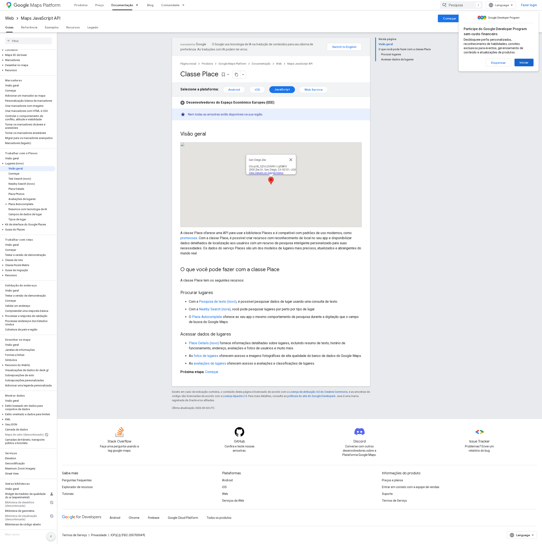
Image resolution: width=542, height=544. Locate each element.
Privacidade (99, 535)
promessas (188, 238)
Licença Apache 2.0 (235, 396)
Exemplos (52, 27)
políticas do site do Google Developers (311, 396)
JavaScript (282, 89)
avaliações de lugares (210, 363)
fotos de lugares (206, 356)
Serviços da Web (233, 500)
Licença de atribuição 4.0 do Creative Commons (318, 391)
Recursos (73, 27)
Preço (99, 5)
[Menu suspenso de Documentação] (138, 5)
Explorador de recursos (77, 487)
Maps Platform (45, 5)
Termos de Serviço (394, 500)
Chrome (134, 517)
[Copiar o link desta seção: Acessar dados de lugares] (235, 334)
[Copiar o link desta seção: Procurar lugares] (217, 293)
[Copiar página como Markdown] (236, 74)
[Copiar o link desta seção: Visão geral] (210, 134)
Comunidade (170, 5)
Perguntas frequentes (77, 480)
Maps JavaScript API (40, 18)
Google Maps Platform (232, 63)
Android (234, 90)
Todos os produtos (219, 517)
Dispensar (498, 63)
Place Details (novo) (204, 343)
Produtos (81, 5)
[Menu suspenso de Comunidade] (185, 5)
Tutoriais (68, 493)
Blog (150, 5)
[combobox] (461, 5)
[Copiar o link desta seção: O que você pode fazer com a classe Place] (283, 269)
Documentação (122, 5)
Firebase (153, 517)
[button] (27, 50)
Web (9, 18)
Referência (29, 27)
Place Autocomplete (207, 317)
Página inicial (188, 63)
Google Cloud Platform (183, 517)
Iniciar (524, 62)
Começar (449, 18)
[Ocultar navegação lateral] (51, 536)
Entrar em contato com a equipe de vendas (410, 487)
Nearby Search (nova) (215, 309)
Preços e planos (392, 480)
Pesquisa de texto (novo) (217, 302)
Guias (9, 27)
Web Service (313, 90)
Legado (92, 27)
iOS (257, 90)
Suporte (387, 493)
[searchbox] (28, 40)
